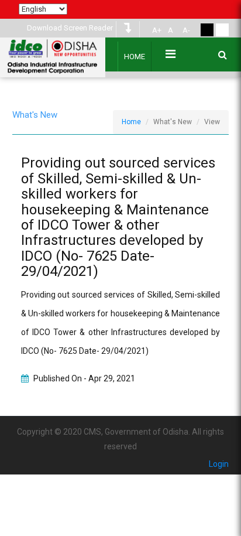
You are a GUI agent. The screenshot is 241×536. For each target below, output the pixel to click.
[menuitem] (155, 30)
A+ (156, 30)
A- (186, 30)
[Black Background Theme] (207, 29)
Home (134, 56)
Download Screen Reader (70, 27)
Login (219, 464)
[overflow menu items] (170, 54)
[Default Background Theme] (222, 29)
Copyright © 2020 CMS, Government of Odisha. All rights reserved (120, 439)
